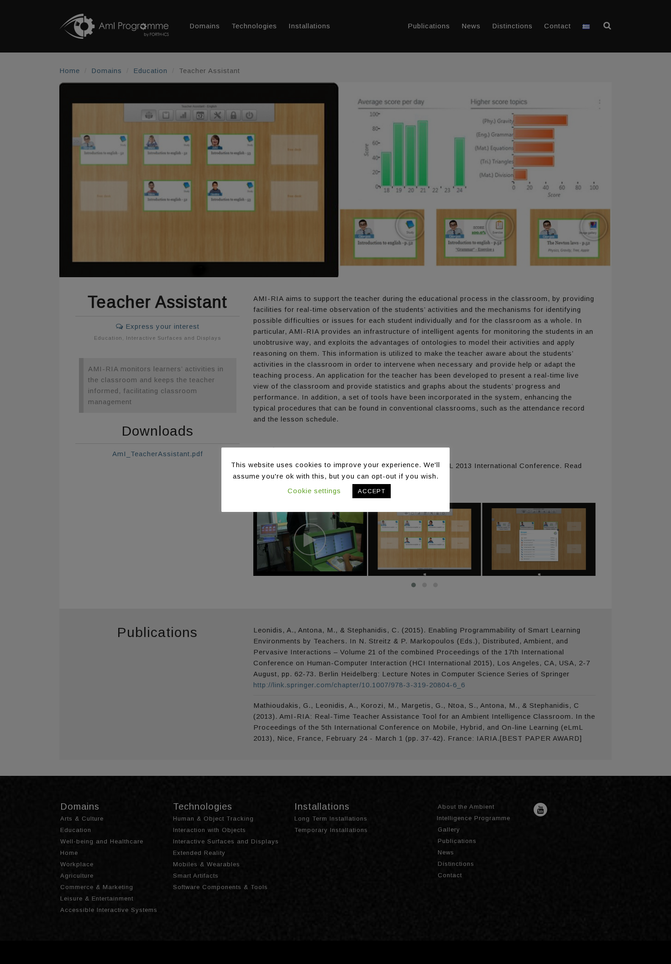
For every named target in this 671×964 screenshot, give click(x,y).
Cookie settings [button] (314, 491)
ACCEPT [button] (371, 491)
